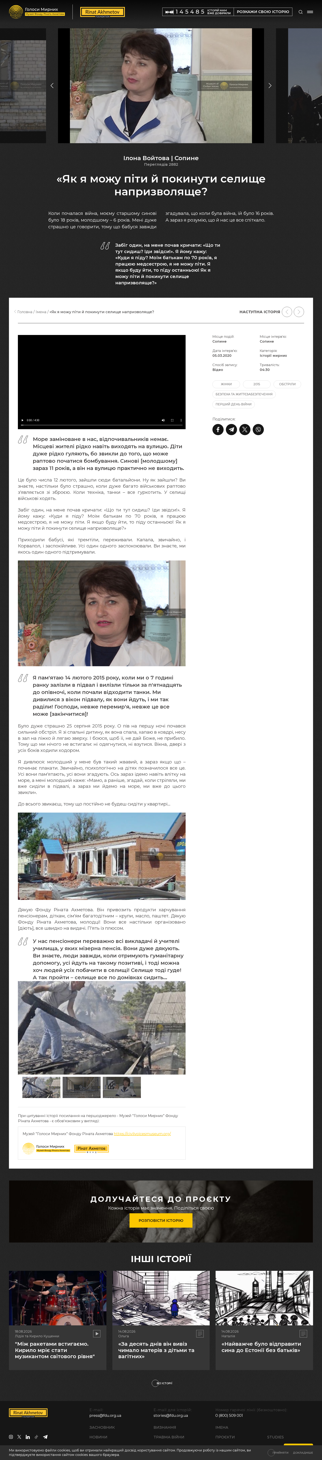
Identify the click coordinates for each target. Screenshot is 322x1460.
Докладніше (303, 1452)
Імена (221, 1427)
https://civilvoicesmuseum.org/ (142, 1134)
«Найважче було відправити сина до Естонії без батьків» (261, 1347)
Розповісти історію (161, 1220)
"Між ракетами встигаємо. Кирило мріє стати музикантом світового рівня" (55, 1350)
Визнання (165, 1427)
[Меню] (310, 12)
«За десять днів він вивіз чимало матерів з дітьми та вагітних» (156, 1350)
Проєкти (225, 1437)
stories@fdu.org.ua (171, 1415)
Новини (98, 1437)
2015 (256, 384)
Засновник (102, 1427)
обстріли (287, 384)
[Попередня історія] (287, 312)
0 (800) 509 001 (229, 1415)
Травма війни (169, 1437)
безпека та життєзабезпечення (244, 394)
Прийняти (280, 1452)
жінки (226, 384)
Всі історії (164, 1383)
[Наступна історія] (299, 312)
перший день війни (234, 404)
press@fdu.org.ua (105, 1415)
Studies (275, 1437)
